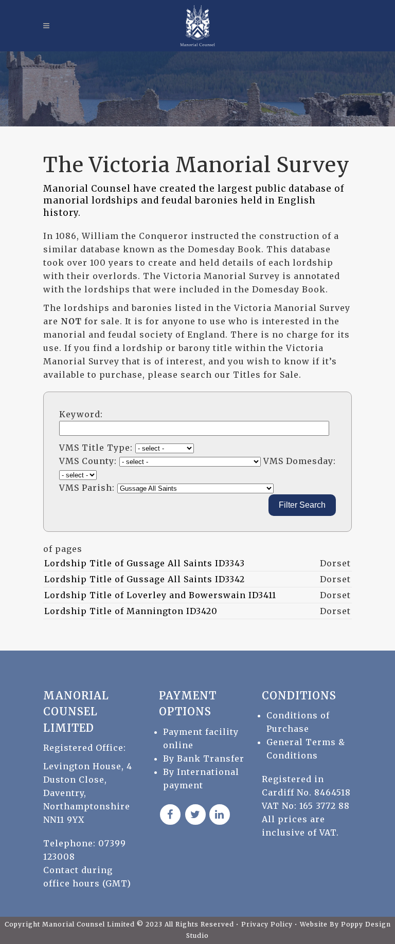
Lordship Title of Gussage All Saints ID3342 (144, 579)
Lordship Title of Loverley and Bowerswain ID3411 (160, 595)
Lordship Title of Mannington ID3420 (131, 611)
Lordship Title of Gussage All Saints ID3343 (144, 563)
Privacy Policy (268, 924)
